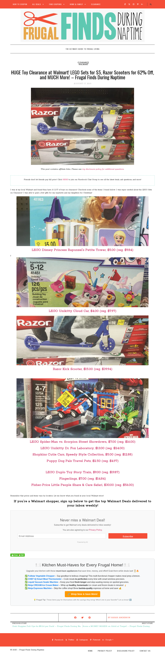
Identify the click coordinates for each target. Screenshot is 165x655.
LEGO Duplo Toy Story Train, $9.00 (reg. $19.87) (82, 472)
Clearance (96, 4)
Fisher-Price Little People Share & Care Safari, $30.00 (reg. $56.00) (82, 485)
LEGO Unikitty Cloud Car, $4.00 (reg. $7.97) (82, 311)
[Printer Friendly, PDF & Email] (17, 556)
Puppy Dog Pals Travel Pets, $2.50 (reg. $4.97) (82, 461)
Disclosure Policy (126, 650)
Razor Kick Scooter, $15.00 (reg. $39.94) (82, 369)
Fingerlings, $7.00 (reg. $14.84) (82, 479)
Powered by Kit (82, 542)
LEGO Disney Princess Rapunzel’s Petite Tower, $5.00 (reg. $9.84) (82, 250)
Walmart (83, 64)
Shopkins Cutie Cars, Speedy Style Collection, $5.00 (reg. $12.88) (82, 455)
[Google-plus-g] (142, 4)
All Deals (36, 4)
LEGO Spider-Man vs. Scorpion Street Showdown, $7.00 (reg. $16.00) (82, 442)
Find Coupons (55, 4)
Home (90, 650)
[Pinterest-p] (138, 4)
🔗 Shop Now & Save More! (82, 594)
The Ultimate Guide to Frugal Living (83, 49)
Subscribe (128, 536)
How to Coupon (20, 4)
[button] (150, 4)
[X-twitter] (129, 4)
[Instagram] (133, 4)
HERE (65, 179)
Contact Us (145, 650)
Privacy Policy (95, 529)
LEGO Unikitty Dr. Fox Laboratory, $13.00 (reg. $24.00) (82, 448)
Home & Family (76, 4)
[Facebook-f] (125, 4)
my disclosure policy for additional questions (103, 169)
